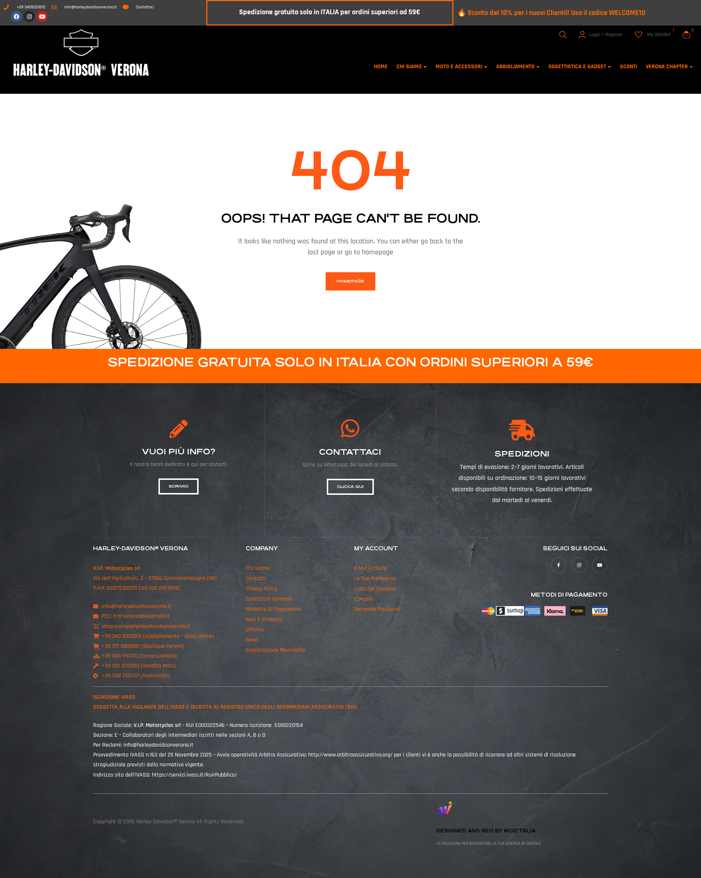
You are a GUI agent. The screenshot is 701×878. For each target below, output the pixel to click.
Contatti (256, 578)
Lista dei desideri (375, 589)
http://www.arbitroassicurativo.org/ (350, 755)
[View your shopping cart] (686, 34)
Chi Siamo (258, 568)
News (252, 640)
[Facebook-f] (559, 565)
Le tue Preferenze (375, 578)
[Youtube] (42, 16)
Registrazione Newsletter (276, 650)
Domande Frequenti (377, 609)
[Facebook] (16, 16)
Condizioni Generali (269, 599)
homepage (350, 281)
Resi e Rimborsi (264, 619)
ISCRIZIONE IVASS (114, 697)
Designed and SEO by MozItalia (486, 830)
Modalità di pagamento (273, 609)
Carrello (363, 599)
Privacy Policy (261, 589)
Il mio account (370, 568)
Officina (255, 630)
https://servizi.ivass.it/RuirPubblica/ (194, 775)
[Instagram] (29, 16)
